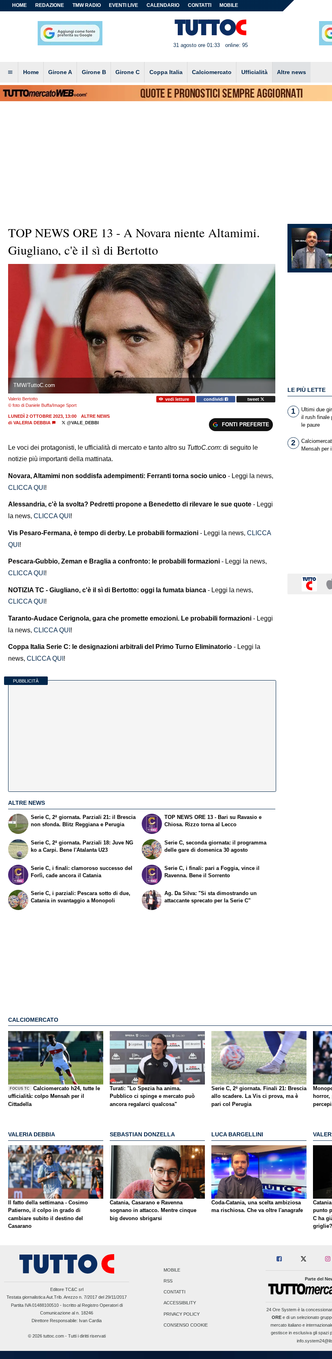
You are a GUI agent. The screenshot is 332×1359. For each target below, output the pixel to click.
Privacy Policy (182, 1314)
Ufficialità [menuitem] (254, 72)
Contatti (174, 1292)
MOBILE (228, 5)
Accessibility (180, 1303)
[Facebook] (280, 1259)
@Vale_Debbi (82, 422)
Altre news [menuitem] (291, 72)
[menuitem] (10, 72)
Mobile (172, 1270)
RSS (168, 1280)
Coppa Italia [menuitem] (166, 72)
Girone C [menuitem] (127, 72)
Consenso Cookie (186, 1325)
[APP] (310, 584)
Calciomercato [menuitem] (212, 72)
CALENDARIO (163, 5)
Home (19, 5)
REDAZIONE (49, 5)
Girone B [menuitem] (94, 72)
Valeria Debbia (32, 422)
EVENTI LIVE (123, 5)
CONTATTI (199, 5)
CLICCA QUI (26, 487)
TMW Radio (86, 5)
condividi (214, 399)
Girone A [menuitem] (60, 72)
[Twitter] (303, 1259)
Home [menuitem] (31, 72)
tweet (253, 399)
